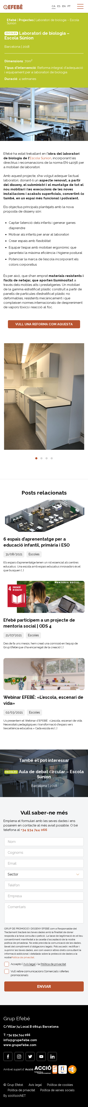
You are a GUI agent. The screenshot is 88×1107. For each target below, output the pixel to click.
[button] (36, 458)
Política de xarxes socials (57, 1090)
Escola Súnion (40, 158)
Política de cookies (60, 1085)
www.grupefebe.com (19, 1045)
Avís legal (29, 964)
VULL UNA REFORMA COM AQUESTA (44, 324)
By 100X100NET (14, 1095)
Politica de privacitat (22, 957)
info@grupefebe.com (20, 1040)
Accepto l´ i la (38, 964)
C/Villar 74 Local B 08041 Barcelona (31, 1026)
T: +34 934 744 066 (16, 1035)
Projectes (26, 20)
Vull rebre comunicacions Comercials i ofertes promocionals (40, 973)
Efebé (11, 20)
